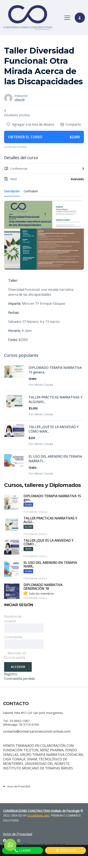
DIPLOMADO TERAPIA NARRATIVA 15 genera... (55, 369)
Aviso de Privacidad (18, 786)
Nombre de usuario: (12, 618)
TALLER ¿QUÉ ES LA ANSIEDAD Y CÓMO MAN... (54, 429)
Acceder (18, 667)
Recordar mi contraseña (17, 655)
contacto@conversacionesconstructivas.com (36, 731)
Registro (10, 674)
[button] (10, 845)
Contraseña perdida (19, 678)
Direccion (67, 850)
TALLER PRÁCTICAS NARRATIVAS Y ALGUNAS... (55, 399)
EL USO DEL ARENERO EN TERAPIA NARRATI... (55, 458)
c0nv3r (20, 100)
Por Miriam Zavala (41, 385)
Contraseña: (13, 637)
